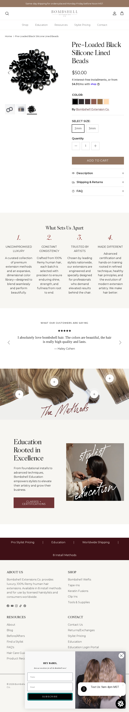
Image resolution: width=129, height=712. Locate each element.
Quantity (78, 138)
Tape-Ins (74, 585)
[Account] (114, 13)
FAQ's (10, 647)
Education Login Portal (83, 647)
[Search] (7, 13)
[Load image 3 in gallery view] (34, 71)
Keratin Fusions (78, 591)
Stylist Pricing (82, 24)
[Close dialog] (121, 656)
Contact (102, 24)
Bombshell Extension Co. (92, 109)
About (11, 624)
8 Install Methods (64, 555)
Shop (25, 24)
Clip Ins (72, 596)
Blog (10, 630)
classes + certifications (34, 503)
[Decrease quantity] (76, 146)
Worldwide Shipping (96, 542)
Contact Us (75, 624)
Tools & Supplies (79, 602)
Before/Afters (16, 636)
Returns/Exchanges (81, 630)
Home (8, 36)
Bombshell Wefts (79, 579)
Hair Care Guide (17, 653)
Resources (61, 24)
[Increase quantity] (95, 146)
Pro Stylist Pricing (22, 542)
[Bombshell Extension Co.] (65, 13)
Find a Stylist (15, 641)
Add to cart (98, 160)
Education (41, 24)
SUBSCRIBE (50, 696)
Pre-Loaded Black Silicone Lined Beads (36, 36)
